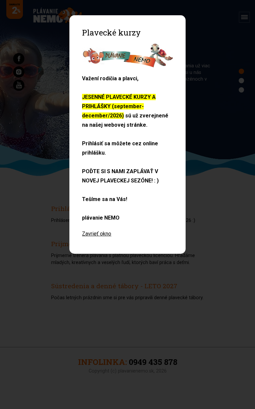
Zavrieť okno (96, 234)
